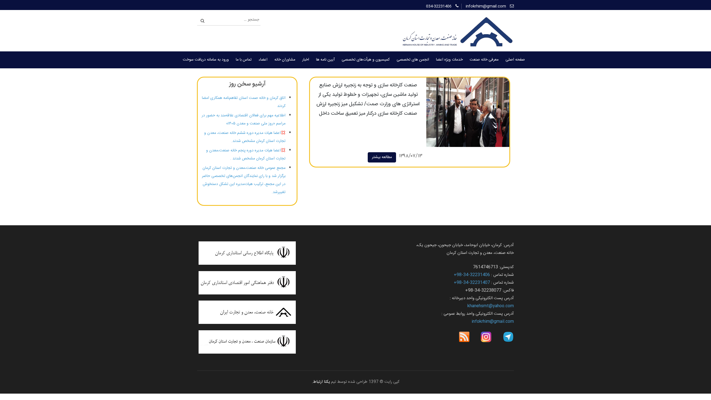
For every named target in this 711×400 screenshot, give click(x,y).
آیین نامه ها (325, 59)
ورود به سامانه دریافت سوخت (206, 59)
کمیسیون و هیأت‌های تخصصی (366, 59)
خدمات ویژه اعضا (449, 59)
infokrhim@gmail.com (486, 6)
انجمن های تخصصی (413, 59)
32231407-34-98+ (472, 282)
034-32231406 (439, 6)
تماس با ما (244, 59)
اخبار (305, 59)
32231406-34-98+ (472, 274)
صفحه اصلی (515, 59)
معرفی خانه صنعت (484, 59)
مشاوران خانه (284, 59)
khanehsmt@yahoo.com (490, 305)
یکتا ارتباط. (321, 382)
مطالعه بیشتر (382, 157)
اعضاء (263, 59)
